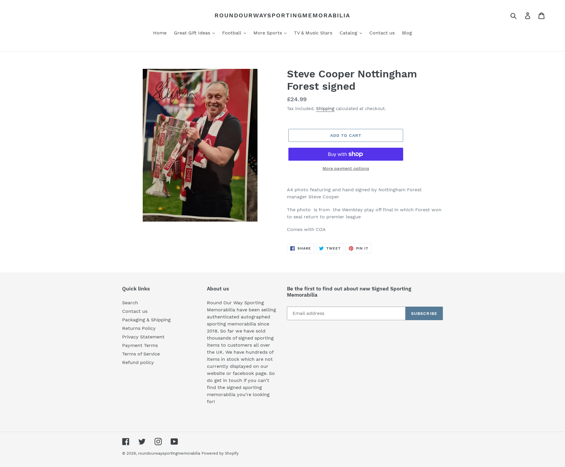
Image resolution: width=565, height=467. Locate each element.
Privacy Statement (143, 337)
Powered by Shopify (220, 453)
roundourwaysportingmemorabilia (282, 15)
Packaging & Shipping (146, 320)
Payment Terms (140, 345)
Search (130, 302)
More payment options (346, 168)
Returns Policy (139, 328)
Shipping (325, 108)
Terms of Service (141, 354)
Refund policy (138, 362)
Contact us (134, 311)
